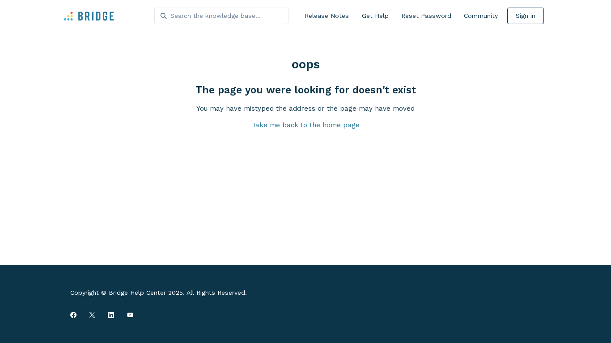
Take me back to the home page (306, 125)
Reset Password (426, 15)
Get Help (375, 15)
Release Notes (327, 15)
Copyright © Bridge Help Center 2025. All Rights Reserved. (158, 292)
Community (481, 15)
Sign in (525, 15)
